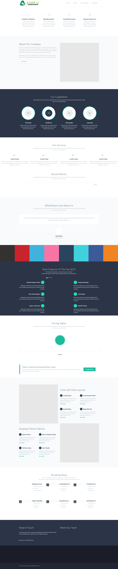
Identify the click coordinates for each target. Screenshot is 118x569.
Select (60, 354)
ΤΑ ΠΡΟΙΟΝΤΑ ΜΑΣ (84, 3)
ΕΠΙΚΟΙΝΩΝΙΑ (94, 3)
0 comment (36, 488)
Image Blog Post (64, 501)
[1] (57, 242)
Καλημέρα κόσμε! (37, 484)
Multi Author (63, 490)
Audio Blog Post (91, 501)
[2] (58, 242)
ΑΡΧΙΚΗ (68, 3)
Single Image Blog (37, 501)
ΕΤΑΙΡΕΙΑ (75, 3)
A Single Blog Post (64, 484)
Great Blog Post (91, 484)
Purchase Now (89, 369)
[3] (60, 242)
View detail (21, 442)
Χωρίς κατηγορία (37, 490)
